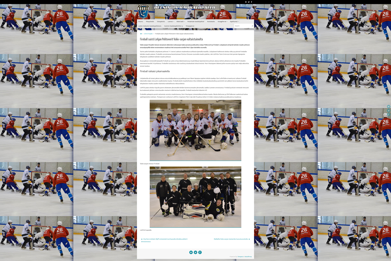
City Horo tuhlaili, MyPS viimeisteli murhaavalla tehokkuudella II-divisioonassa (164, 240)
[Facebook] (251, 2)
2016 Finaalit (148, 34)
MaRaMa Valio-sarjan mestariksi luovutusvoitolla (231, 239)
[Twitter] (248, 2)
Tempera (240, 257)
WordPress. (248, 257)
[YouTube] (245, 2)
